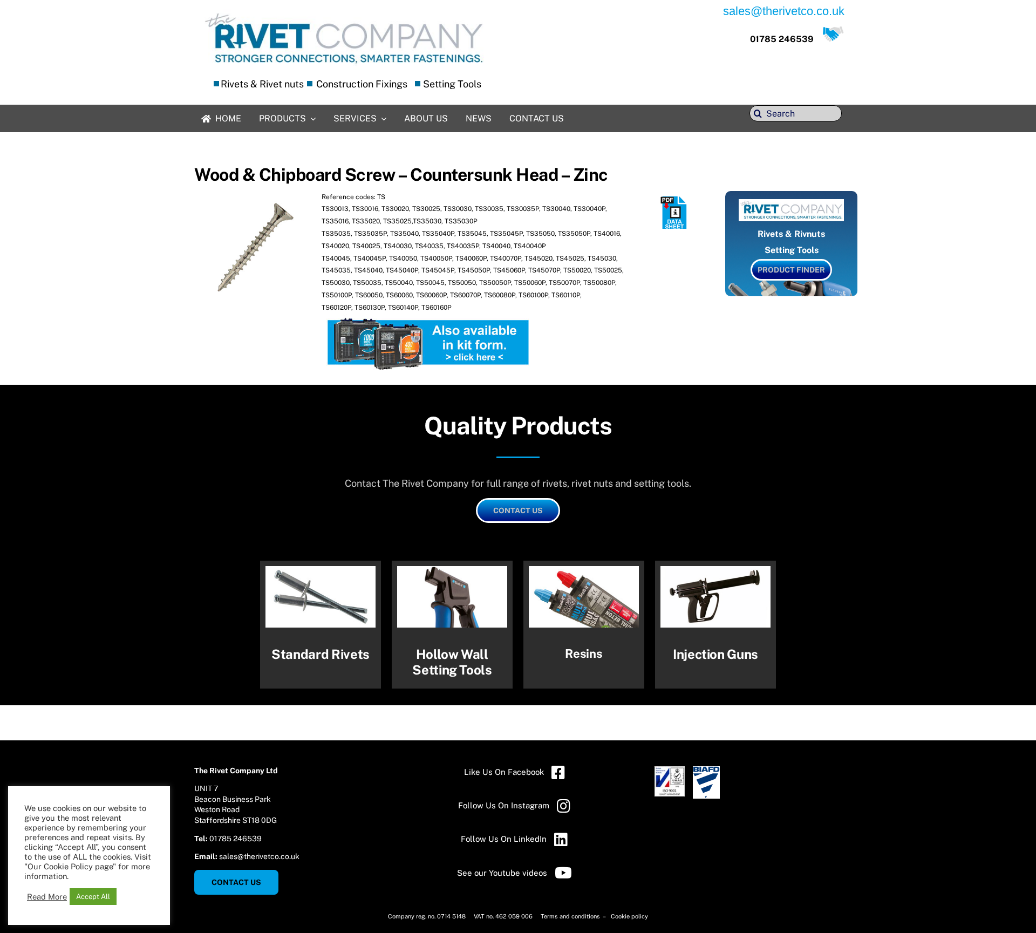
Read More (47, 896)
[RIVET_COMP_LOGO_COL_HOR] (344, 13)
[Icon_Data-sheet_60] (674, 200)
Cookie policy (629, 916)
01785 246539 (782, 39)
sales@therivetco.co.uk (259, 856)
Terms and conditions (571, 916)
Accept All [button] (93, 897)
